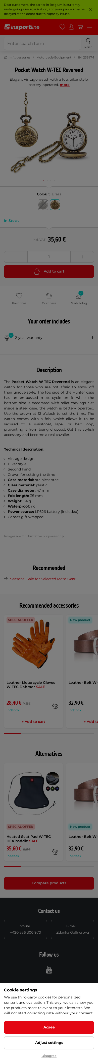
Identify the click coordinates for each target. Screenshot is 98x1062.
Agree (49, 1027)
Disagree (49, 1056)
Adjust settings (49, 1042)
